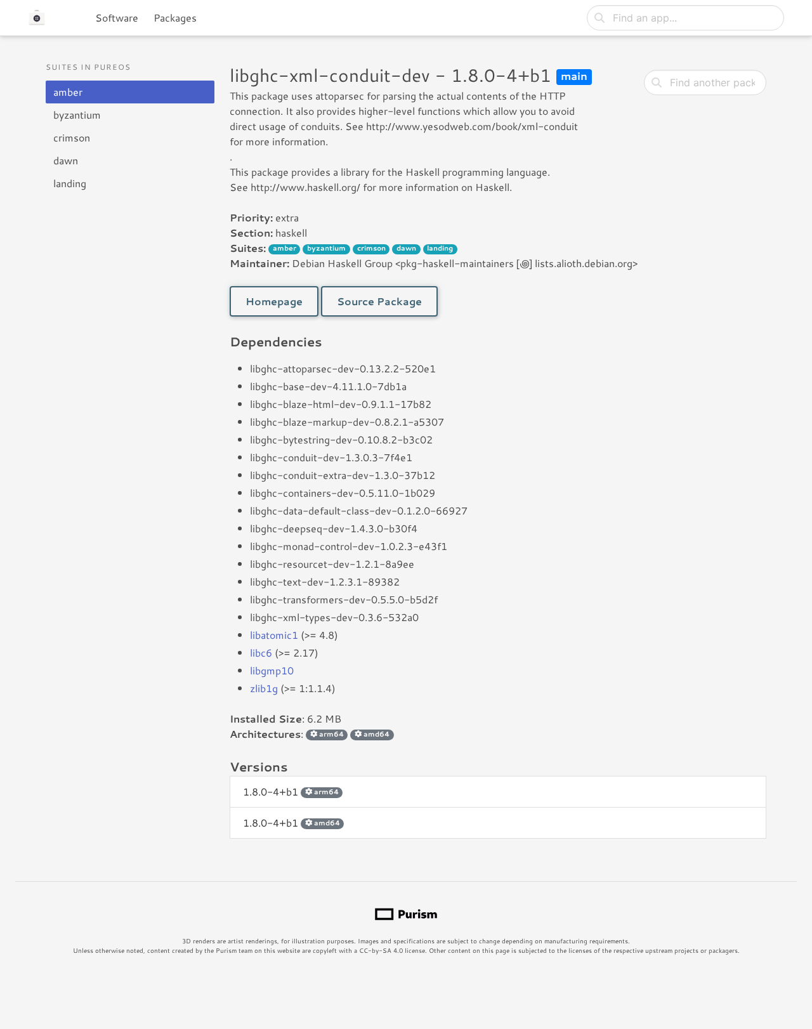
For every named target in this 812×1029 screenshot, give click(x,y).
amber (67, 91)
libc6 (261, 652)
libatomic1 (274, 634)
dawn (65, 160)
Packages (175, 17)
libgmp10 (272, 670)
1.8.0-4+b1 (291, 791)
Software (116, 17)
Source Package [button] (379, 301)
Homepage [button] (274, 301)
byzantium (77, 114)
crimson (71, 137)
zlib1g (264, 688)
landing (69, 183)
